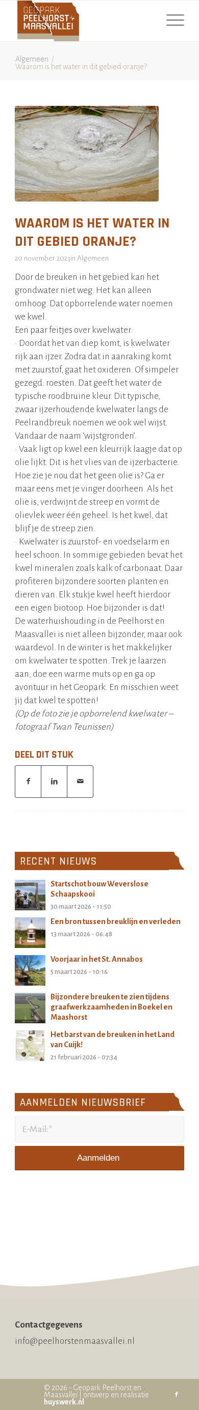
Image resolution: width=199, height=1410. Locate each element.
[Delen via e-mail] (80, 781)
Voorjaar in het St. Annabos (97, 959)
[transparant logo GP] (82, 21)
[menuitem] (170, 21)
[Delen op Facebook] (28, 781)
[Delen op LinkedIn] (54, 781)
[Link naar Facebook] (176, 1394)
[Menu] (170, 21)
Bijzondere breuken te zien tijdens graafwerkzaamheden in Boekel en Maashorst (111, 1007)
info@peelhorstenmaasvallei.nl (75, 1341)
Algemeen (93, 258)
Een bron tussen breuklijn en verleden (116, 921)
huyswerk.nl (64, 1402)
